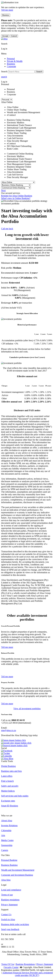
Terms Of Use (7, 964)
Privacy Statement (9, 904)
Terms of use (7, 894)
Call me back (7, 228)
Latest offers (6, 776)
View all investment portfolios (27, 708)
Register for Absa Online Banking (16, 195)
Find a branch (7, 781)
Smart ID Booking (9, 805)
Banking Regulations (25, 964)
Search (39, 72)
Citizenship (6, 830)
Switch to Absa (8, 919)
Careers (4, 850)
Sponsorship (6, 845)
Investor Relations (9, 825)
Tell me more (7, 10)
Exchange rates (8, 801)
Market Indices (8, 791)
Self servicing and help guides (14, 796)
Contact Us (6, 914)
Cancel (14, 36)
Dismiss (5, 15)
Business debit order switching (15, 924)
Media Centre (7, 840)
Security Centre (11, 967)
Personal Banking (9, 860)
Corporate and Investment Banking (17, 875)
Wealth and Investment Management (17, 870)
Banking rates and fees (11, 771)
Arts (3, 835)
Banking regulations (10, 899)
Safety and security (9, 786)
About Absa (6, 820)
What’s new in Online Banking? (15, 198)
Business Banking (9, 865)
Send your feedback (10, 929)
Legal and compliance (11, 890)
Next (3, 190)
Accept (5, 36)
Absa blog (6, 880)
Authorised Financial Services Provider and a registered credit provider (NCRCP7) (27, 974)
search (4, 76)
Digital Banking (8, 766)
